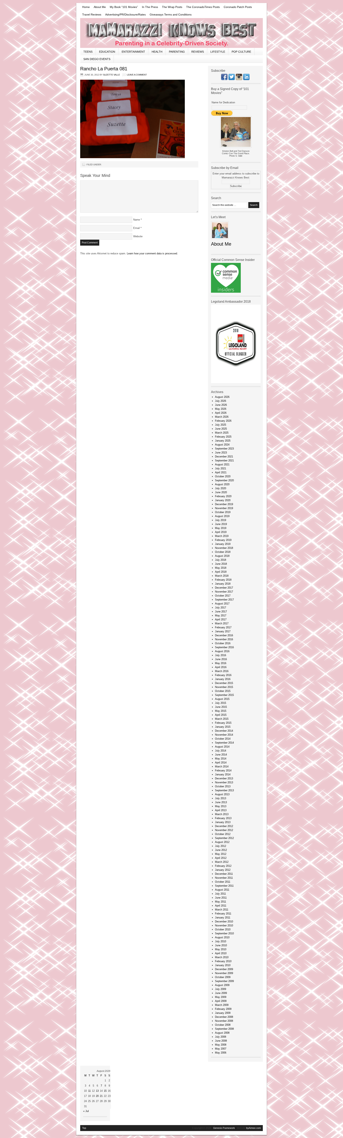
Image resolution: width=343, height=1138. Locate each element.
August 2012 (222, 842)
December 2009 (224, 969)
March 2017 (221, 623)
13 (97, 1090)
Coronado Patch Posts (238, 7)
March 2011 (221, 909)
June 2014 (221, 754)
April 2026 (220, 412)
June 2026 (221, 404)
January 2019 (222, 543)
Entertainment (133, 51)
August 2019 (222, 516)
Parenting (177, 51)
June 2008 (221, 1040)
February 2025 (223, 436)
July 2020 (220, 488)
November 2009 (224, 973)
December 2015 (224, 683)
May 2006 (220, 1052)
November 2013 (224, 782)
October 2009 (222, 977)
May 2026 (220, 408)
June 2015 (221, 706)
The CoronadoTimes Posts (203, 7)
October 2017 (222, 595)
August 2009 (222, 985)
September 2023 (224, 448)
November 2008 (224, 1020)
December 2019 (224, 504)
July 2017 (220, 607)
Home (86, 7)
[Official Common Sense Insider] (226, 291)
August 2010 (222, 937)
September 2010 (224, 933)
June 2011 (221, 897)
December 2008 (224, 1016)
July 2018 (220, 559)
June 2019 (221, 524)
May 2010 (220, 949)
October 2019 (222, 512)
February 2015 (223, 722)
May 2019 (220, 528)
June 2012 (221, 849)
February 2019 (223, 539)
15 (105, 1090)
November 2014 (224, 734)
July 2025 (220, 424)
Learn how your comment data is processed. (152, 253)
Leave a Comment (137, 75)
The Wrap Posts (172, 7)
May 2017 (220, 615)
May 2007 (220, 1048)
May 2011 (220, 901)
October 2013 (222, 786)
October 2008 (222, 1024)
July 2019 (220, 520)
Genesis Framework (224, 1128)
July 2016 (220, 655)
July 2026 (220, 400)
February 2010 (223, 961)
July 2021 (220, 468)
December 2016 (224, 635)
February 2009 (223, 1008)
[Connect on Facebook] (224, 79)
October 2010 (222, 929)
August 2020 (222, 484)
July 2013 (220, 798)
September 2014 (224, 742)
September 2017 (224, 599)
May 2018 (220, 567)
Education (107, 51)
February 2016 (223, 675)
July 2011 (220, 893)
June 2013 (221, 802)
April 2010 (220, 953)
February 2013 (223, 818)
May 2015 (220, 710)
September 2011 (224, 885)
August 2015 (222, 698)
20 (97, 1095)
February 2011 (223, 913)
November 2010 (224, 925)
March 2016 (221, 671)
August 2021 (222, 464)
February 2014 (223, 770)
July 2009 (220, 989)
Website (138, 236)
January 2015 (222, 726)
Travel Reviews (91, 14)
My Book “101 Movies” (124, 7)
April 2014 (220, 762)
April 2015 (220, 714)
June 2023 (221, 452)
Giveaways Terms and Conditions (171, 14)
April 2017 (220, 619)
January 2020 (222, 500)
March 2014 (221, 766)
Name (136, 219)
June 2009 (221, 993)
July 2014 (220, 750)
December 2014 (224, 730)
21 (101, 1095)
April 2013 (220, 810)
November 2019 (224, 508)
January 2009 (222, 1012)
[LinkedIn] (246, 79)
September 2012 (224, 838)
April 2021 (220, 472)
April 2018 (220, 571)
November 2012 (224, 830)
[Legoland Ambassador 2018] (236, 382)
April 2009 (220, 1001)
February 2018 (223, 579)
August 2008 (222, 1032)
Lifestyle (217, 51)
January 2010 (222, 965)
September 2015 (224, 694)
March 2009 (221, 1004)
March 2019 (221, 536)
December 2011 (224, 873)
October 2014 (222, 738)
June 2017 (221, 611)
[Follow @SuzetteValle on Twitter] (231, 79)
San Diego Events (96, 59)
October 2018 (222, 551)
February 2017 (223, 627)
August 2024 (222, 444)
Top (84, 1128)
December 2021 (224, 456)
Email (136, 228)
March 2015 (221, 718)
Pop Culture (241, 51)
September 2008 (224, 1028)
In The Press (150, 7)
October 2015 (222, 691)
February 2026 (223, 420)
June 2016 (221, 659)
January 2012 (222, 869)
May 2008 (220, 1044)
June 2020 (221, 492)
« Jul (86, 1111)
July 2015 (220, 702)
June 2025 (221, 428)
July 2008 (220, 1036)
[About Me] (220, 240)
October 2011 (222, 881)
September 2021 (224, 460)
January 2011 (222, 917)
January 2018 (222, 583)
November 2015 (224, 687)
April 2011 (220, 905)
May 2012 (220, 853)
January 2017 (222, 631)
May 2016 (220, 663)
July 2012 (220, 846)
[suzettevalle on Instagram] (239, 79)
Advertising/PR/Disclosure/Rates (125, 14)
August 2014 (222, 746)
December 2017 (224, 587)
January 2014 (222, 774)
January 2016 (222, 679)
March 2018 (221, 575)
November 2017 (224, 591)
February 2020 (223, 496)
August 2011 (222, 889)
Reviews (197, 51)
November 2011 (224, 877)
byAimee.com (253, 1128)
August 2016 (222, 651)
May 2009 (220, 997)
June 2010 (221, 945)
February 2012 (223, 865)
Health (157, 51)
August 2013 (222, 794)
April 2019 (220, 532)
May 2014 (220, 758)
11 (89, 1090)
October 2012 (222, 834)
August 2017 (222, 603)
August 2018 (222, 555)
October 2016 (222, 643)
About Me (100, 7)
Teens (87, 51)
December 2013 (224, 778)
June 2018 (221, 563)
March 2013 (221, 814)
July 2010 (220, 941)
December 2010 (224, 921)
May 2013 (220, 806)
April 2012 (220, 857)
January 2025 (222, 440)
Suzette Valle (111, 75)
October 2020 (222, 476)
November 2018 (224, 547)
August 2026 (222, 396)
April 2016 (220, 667)
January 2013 (222, 822)
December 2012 (224, 826)
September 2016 (224, 647)
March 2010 (221, 957)
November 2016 (224, 639)
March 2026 (221, 416)
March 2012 (221, 861)
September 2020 (224, 480)
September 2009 (224, 981)
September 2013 (224, 790)
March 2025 (221, 432)
